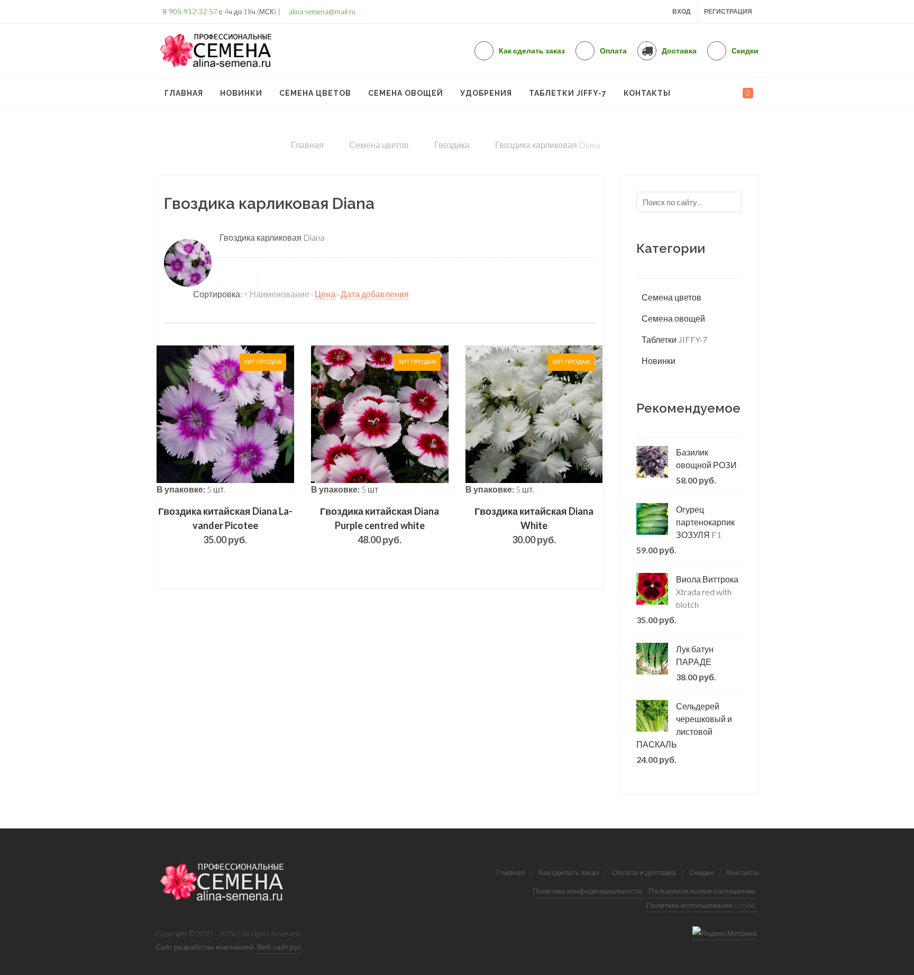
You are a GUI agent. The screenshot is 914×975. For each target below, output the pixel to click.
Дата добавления (375, 294)
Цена (325, 294)
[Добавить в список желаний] (256, 420)
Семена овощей (673, 318)
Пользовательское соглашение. (702, 890)
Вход (681, 11)
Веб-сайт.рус (279, 946)
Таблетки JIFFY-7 (674, 339)
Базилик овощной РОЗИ (706, 458)
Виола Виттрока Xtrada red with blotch (707, 591)
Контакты (742, 872)
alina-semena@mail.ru (321, 11)
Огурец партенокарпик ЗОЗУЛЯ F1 (705, 522)
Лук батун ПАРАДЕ (695, 655)
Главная (511, 872)
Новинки (658, 361)
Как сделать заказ (568, 872)
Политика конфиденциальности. (588, 890)
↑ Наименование (276, 294)
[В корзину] (225, 420)
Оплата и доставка (644, 872)
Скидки (701, 872)
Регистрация (728, 11)
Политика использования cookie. (701, 904)
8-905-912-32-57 (189, 11)
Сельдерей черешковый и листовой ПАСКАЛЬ (684, 725)
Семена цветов (671, 297)
